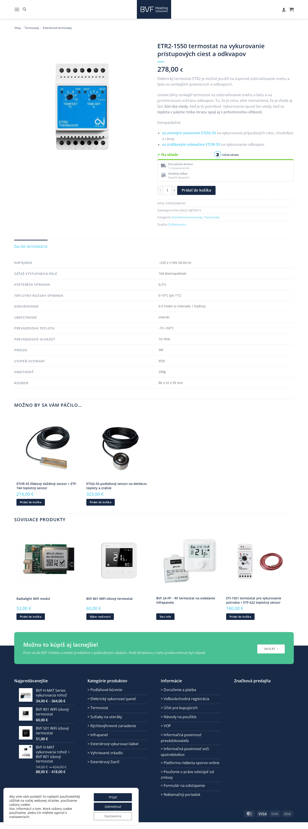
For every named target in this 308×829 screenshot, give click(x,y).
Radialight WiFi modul (33, 599)
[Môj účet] (284, 9)
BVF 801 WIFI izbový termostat (109, 599)
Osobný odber (178, 173)
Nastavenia (112, 816)
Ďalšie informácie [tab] (31, 246)
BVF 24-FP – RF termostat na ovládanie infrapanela (185, 600)
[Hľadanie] (24, 9)
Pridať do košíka (196, 190)
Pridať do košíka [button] (31, 502)
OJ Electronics (177, 224)
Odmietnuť (113, 806)
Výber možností (100, 616)
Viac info (165, 616)
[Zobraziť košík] (291, 9)
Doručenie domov (180, 164)
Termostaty (32, 28)
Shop (17, 28)
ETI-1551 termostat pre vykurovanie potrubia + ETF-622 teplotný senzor (253, 600)
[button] (17, 9)
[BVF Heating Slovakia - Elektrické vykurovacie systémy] (154, 9)
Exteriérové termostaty (57, 28)
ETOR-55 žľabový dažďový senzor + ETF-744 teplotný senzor (46, 486)
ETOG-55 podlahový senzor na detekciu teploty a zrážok (116, 486)
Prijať (113, 797)
